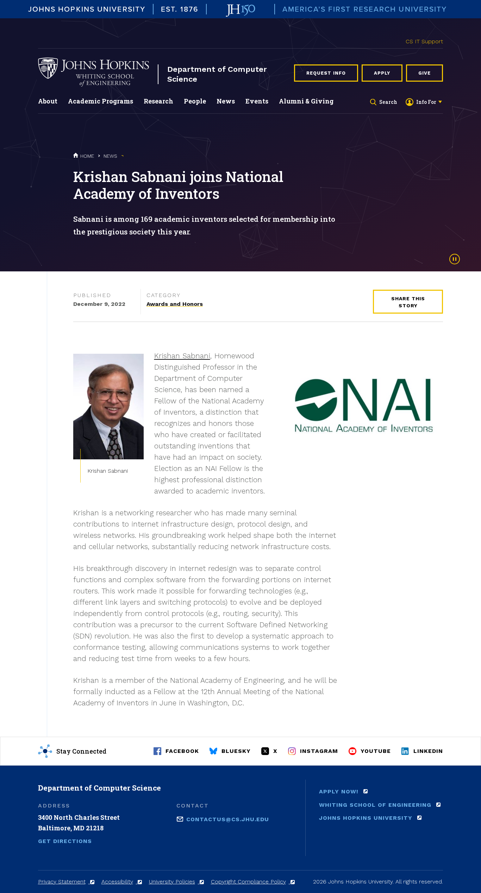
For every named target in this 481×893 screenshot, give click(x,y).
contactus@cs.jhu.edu (227, 819)
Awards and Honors (174, 304)
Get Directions (65, 841)
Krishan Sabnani (182, 355)
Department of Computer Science (217, 74)
